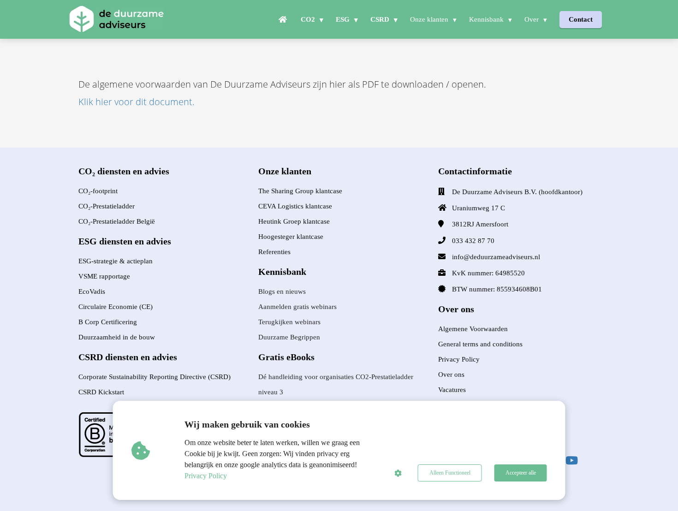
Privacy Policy (205, 476)
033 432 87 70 (473, 240)
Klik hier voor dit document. (136, 101)
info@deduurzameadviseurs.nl (496, 257)
